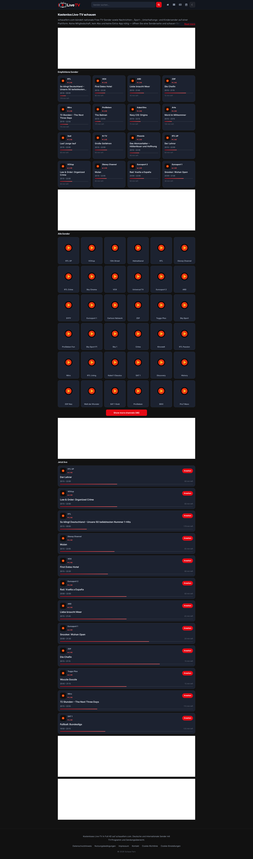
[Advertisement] (126, 48)
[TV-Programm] (186, 4)
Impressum (124, 846)
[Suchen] (159, 4)
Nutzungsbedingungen (105, 846)
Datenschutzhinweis (82, 846)
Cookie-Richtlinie (150, 846)
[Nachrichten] (180, 4)
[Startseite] (168, 4)
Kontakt (135, 846)
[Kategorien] (174, 4)
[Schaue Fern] (69, 4)
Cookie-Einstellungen (171, 846)
